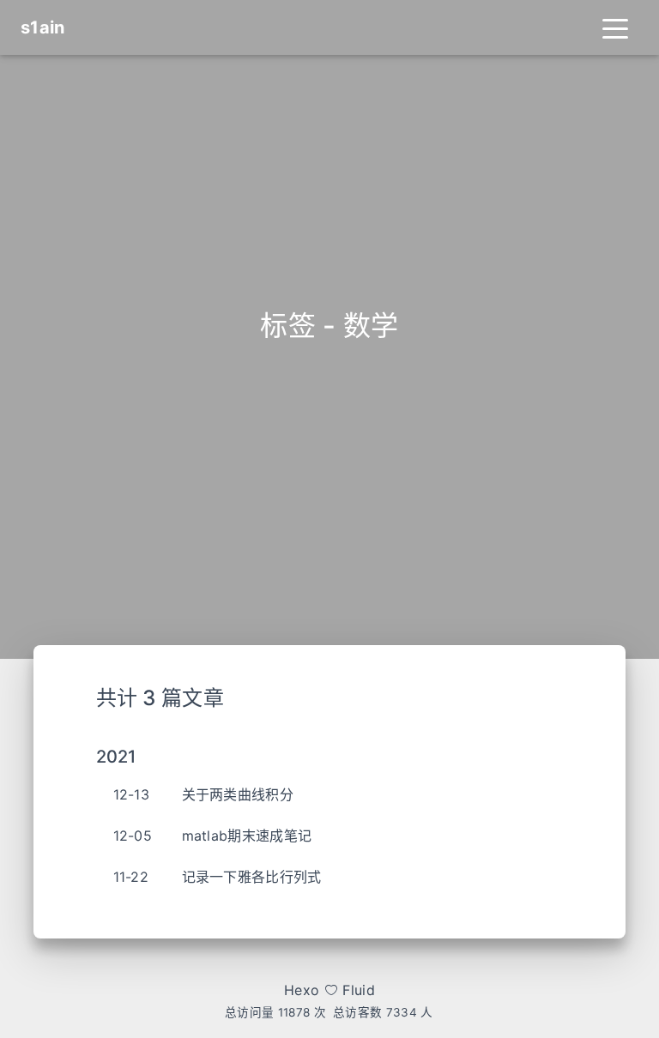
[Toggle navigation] (615, 27)
